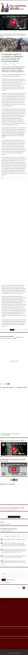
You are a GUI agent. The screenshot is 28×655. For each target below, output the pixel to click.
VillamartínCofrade (5, 434)
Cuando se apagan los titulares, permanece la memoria (14, 539)
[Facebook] (14, 480)
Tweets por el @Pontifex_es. (7, 530)
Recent (2, 536)
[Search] (24, 588)
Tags (18, 536)
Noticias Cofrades (7, 34)
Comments (13, 536)
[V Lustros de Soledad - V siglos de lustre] (14, 410)
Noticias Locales (16, 34)
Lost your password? (6, 582)
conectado (2, 338)
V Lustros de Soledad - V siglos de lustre (10, 433)
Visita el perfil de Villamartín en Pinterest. (9, 509)
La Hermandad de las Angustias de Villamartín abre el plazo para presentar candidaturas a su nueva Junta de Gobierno (13, 562)
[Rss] (11, 480)
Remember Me (11, 579)
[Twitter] (16, 480)
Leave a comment (6, 64)
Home (1, 34)
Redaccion (5, 63)
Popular (7, 536)
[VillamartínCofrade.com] (14, 7)
